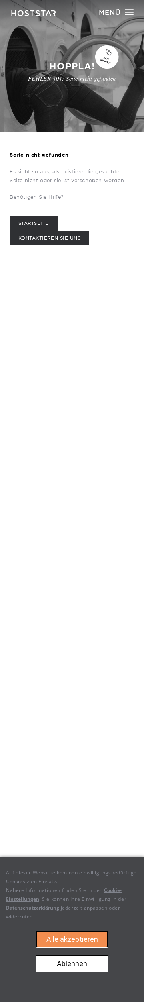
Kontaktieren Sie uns (49, 238)
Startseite (33, 223)
